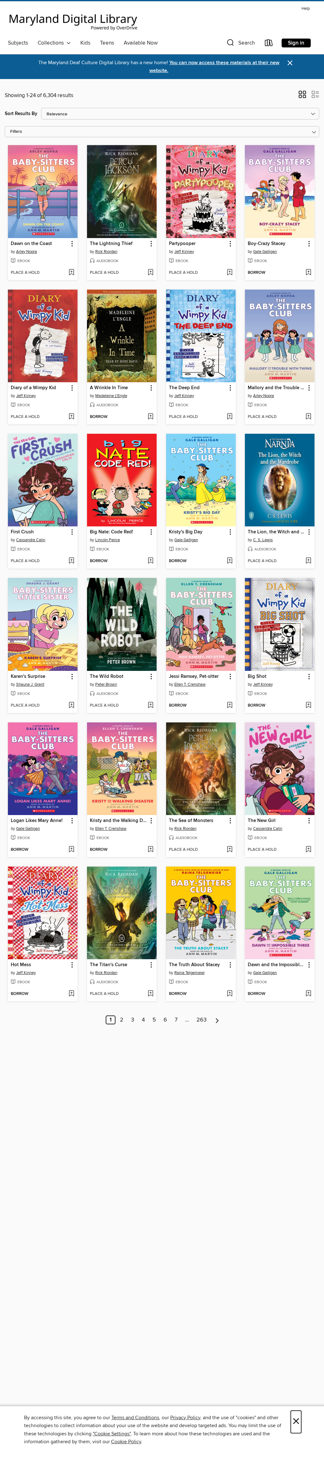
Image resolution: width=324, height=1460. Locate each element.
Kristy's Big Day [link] (185, 532)
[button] (240, 44)
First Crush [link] (22, 532)
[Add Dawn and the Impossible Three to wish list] (308, 994)
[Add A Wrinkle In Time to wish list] (150, 417)
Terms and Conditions (135, 1417)
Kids (85, 43)
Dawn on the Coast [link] (31, 244)
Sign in (296, 43)
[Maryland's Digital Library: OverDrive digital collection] (73, 20)
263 (201, 1019)
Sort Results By (21, 114)
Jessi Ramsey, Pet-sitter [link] (194, 676)
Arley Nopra (26, 251)
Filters (16, 131)
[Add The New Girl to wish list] (308, 850)
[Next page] (217, 1020)
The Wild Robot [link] (106, 676)
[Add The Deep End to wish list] (230, 417)
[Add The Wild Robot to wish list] (150, 706)
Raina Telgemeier (189, 972)
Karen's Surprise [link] (28, 676)
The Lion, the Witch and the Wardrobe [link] (277, 532)
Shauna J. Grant (30, 684)
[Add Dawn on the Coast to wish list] (71, 273)
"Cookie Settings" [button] (112, 1434)
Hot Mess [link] (21, 965)
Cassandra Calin (30, 540)
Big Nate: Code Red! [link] (111, 532)
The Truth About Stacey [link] (194, 965)
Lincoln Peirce (107, 540)
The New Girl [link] (262, 821)
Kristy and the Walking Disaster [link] (119, 821)
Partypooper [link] (182, 244)
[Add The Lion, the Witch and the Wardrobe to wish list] (308, 561)
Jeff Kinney (184, 251)
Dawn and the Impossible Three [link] (277, 965)
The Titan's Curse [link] (108, 965)
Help (306, 8)
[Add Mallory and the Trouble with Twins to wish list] (308, 417)
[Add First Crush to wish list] (71, 561)
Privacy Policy (185, 1417)
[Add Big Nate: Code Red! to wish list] (150, 561)
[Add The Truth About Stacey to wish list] (230, 994)
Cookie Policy (126, 1442)
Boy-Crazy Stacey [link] (266, 244)
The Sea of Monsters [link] (191, 821)
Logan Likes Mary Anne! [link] (37, 821)
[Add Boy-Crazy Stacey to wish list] (308, 273)
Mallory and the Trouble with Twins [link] (277, 388)
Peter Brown (106, 684)
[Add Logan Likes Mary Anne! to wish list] (71, 850)
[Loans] (268, 44)
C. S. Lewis (263, 540)
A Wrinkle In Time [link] (109, 388)
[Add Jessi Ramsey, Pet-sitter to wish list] (230, 706)
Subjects (18, 43)
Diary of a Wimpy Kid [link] (33, 388)
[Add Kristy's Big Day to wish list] (230, 561)
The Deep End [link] (184, 388)
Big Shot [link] (257, 676)
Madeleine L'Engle (111, 395)
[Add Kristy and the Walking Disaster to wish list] (150, 850)
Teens (107, 43)
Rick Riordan (106, 251)
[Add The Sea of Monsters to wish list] (230, 850)
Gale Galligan (265, 251)
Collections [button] (52, 43)
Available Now (141, 43)
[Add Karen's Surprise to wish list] (71, 706)
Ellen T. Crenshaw (190, 684)
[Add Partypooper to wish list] (230, 273)
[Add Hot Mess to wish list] (71, 994)
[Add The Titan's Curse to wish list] (150, 994)
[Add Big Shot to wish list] (308, 706)
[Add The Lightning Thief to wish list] (150, 273)
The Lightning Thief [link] (111, 244)
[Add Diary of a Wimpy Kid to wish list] (71, 417)
